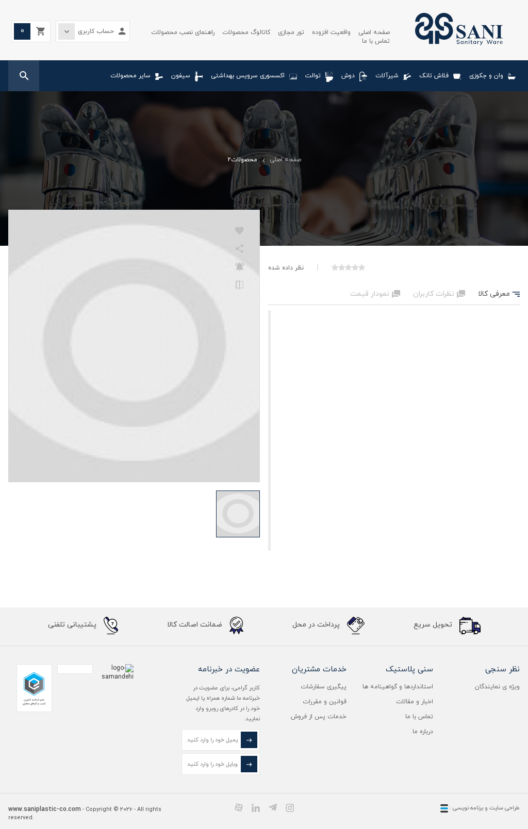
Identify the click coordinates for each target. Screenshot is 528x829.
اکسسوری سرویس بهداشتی (248, 76)
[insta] (289, 807)
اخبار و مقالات (414, 702)
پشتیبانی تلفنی (73, 625)
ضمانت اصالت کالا (195, 625)
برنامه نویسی (467, 808)
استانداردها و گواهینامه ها (397, 687)
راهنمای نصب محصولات (182, 32)
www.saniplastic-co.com (44, 809)
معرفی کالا (499, 294)
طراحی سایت (504, 808)
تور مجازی (291, 32)
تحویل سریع (434, 625)
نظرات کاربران (439, 294)
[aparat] (238, 807)
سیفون (180, 76)
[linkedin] (255, 807)
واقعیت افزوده (331, 32)
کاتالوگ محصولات (246, 32)
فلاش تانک (434, 76)
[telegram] (272, 807)
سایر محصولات (130, 76)
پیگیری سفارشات (323, 687)
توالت (313, 76)
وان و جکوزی (486, 76)
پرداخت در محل (317, 625)
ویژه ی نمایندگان (497, 687)
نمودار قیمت (375, 294)
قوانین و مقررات (324, 702)
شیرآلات (387, 76)
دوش (348, 76)
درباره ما (422, 732)
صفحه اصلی (374, 32)
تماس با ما (376, 41)
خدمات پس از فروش (318, 717)
